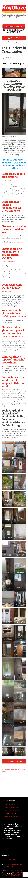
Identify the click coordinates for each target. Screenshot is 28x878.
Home (3, 42)
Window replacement (12, 808)
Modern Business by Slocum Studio (13, 875)
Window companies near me (14, 816)
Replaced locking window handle (12, 286)
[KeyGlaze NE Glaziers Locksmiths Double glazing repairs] (14, 12)
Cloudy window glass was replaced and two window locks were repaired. (14, 332)
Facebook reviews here (8, 261)
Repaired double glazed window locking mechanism (14, 313)
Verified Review (6, 180)
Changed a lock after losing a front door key (14, 229)
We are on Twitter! (7, 291)
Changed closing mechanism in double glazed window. (12, 253)
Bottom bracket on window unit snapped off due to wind (13, 382)
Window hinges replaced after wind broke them (13, 359)
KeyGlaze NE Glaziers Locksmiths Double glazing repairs (13, 872)
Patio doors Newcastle (12, 810)
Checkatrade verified (10, 859)
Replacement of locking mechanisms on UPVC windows (11, 206)
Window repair (10, 805)
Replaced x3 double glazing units (13, 175)
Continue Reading (14, 761)
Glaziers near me (10, 813)
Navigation (15, 38)
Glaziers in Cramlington (13, 64)
